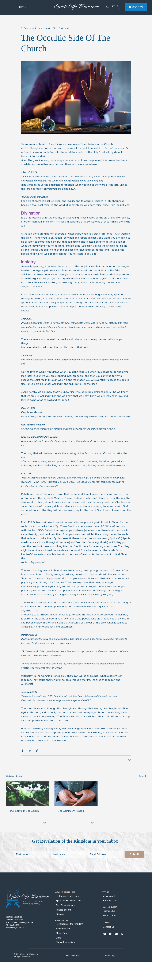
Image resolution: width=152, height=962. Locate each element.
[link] (108, 6)
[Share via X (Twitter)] (29, 750)
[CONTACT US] (113, 7)
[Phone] (118, 7)
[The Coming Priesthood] (76, 793)
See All (142, 776)
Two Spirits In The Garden (24, 810)
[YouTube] (104, 934)
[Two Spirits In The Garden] (27, 793)
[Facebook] (110, 934)
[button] (20, 7)
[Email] (116, 934)
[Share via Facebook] (22, 750)
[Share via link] (37, 750)
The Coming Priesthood (71, 810)
